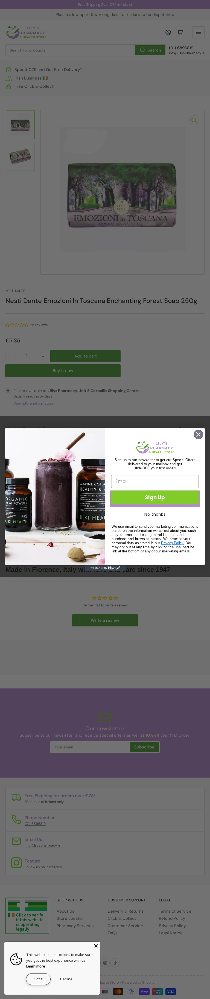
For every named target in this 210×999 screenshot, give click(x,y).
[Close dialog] (198, 434)
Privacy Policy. (172, 543)
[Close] (96, 946)
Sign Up (155, 497)
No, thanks (154, 514)
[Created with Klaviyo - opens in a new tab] (105, 568)
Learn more (35, 966)
